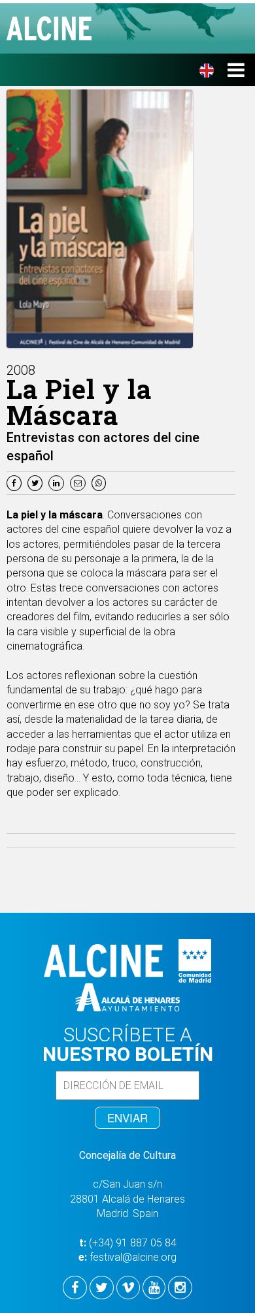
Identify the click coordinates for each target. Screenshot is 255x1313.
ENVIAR (127, 1117)
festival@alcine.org (133, 1257)
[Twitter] (36, 482)
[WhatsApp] (100, 482)
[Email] (81, 482)
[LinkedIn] (57, 482)
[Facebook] (16, 482)
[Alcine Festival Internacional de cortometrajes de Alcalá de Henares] (134, 28)
